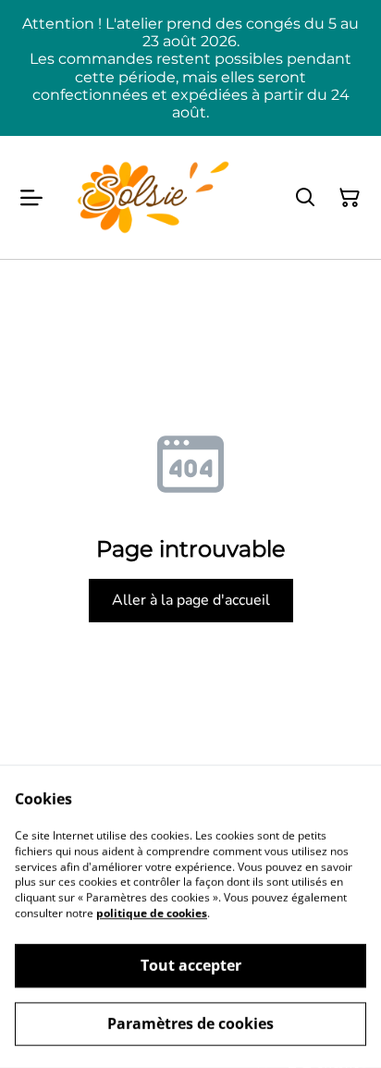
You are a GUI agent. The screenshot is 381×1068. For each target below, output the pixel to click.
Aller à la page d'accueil (191, 600)
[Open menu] (31, 198)
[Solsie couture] (153, 197)
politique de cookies (151, 913)
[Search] (305, 198)
